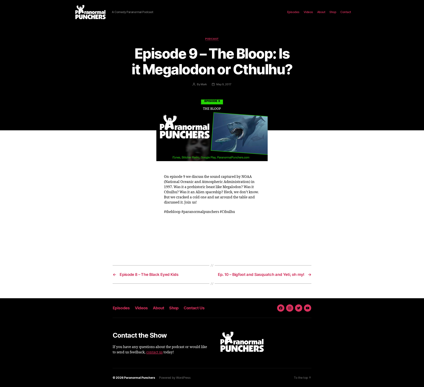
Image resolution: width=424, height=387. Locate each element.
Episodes (293, 12)
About (321, 12)
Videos (308, 12)
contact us (154, 352)
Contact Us (194, 308)
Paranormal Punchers (139, 377)
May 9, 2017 (223, 84)
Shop (332, 12)
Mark (204, 84)
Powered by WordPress (175, 377)
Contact (345, 12)
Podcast (212, 38)
